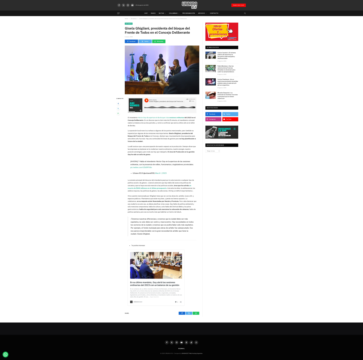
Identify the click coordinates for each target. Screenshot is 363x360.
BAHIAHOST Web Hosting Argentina (192, 353)
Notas (161, 13)
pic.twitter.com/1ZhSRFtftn (141, 167)
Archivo (201, 13)
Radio (153, 13)
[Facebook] (118, 104)
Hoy (146, 13)
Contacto (214, 13)
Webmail (181, 348)
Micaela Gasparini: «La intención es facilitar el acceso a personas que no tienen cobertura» (228, 95)
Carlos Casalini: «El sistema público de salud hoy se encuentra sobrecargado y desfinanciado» (227, 55)
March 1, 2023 (161, 173)
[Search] (245, 13)
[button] (5, 354)
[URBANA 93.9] (191, 5)
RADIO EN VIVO (238, 5)
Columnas (173, 13)
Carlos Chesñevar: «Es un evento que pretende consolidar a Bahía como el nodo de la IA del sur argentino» (228, 82)
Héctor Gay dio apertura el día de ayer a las (161, 118)
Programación (188, 13)
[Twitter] (118, 108)
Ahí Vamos (129, 23)
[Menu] (118, 13)
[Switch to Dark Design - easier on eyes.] (241, 13)
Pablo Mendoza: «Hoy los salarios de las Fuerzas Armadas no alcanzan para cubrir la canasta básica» (226, 69)
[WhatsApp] (118, 113)
